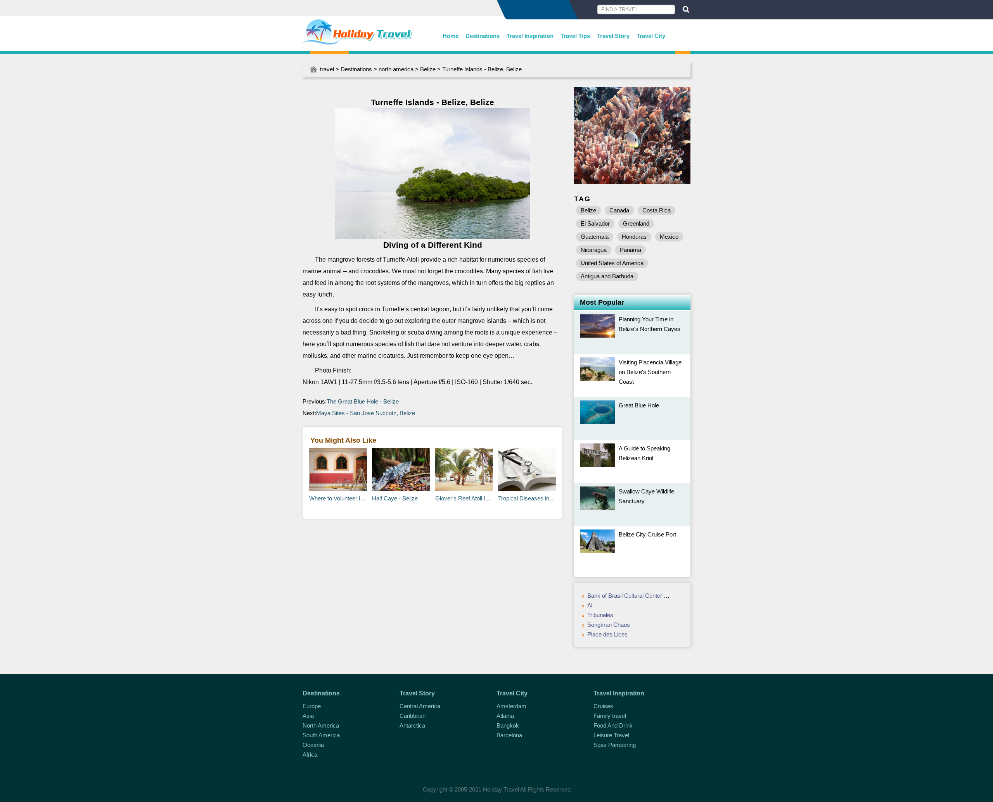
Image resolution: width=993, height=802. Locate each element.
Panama (630, 250)
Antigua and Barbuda (607, 276)
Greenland (636, 223)
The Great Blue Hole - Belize (363, 401)
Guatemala (595, 236)
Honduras (634, 236)
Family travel (609, 715)
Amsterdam (511, 706)
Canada (619, 210)
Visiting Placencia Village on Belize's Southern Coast (650, 372)
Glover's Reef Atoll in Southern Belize (482, 498)
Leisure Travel (611, 735)
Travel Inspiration (530, 36)
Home (450, 36)
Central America (420, 706)
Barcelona (509, 735)
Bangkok (507, 725)
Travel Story (613, 36)
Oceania (313, 745)
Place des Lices (607, 634)
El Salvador (595, 223)
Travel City (651, 36)
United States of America (612, 263)
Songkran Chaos (608, 624)
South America (321, 735)
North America (321, 725)
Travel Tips (575, 36)
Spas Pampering (614, 745)
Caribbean (413, 715)
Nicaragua (594, 250)
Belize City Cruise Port (647, 534)
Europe (312, 706)
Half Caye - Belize (395, 498)
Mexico (669, 236)
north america (396, 69)
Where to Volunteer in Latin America (354, 498)
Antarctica (412, 725)
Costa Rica (656, 210)
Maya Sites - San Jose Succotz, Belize (365, 413)
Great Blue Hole (639, 405)
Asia (308, 715)
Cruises (603, 706)
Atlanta (505, 715)
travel (327, 69)
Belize (428, 69)
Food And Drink (613, 725)
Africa (310, 754)
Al (589, 605)
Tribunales (600, 615)
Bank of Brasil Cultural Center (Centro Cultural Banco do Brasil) (667, 595)
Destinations (482, 36)
